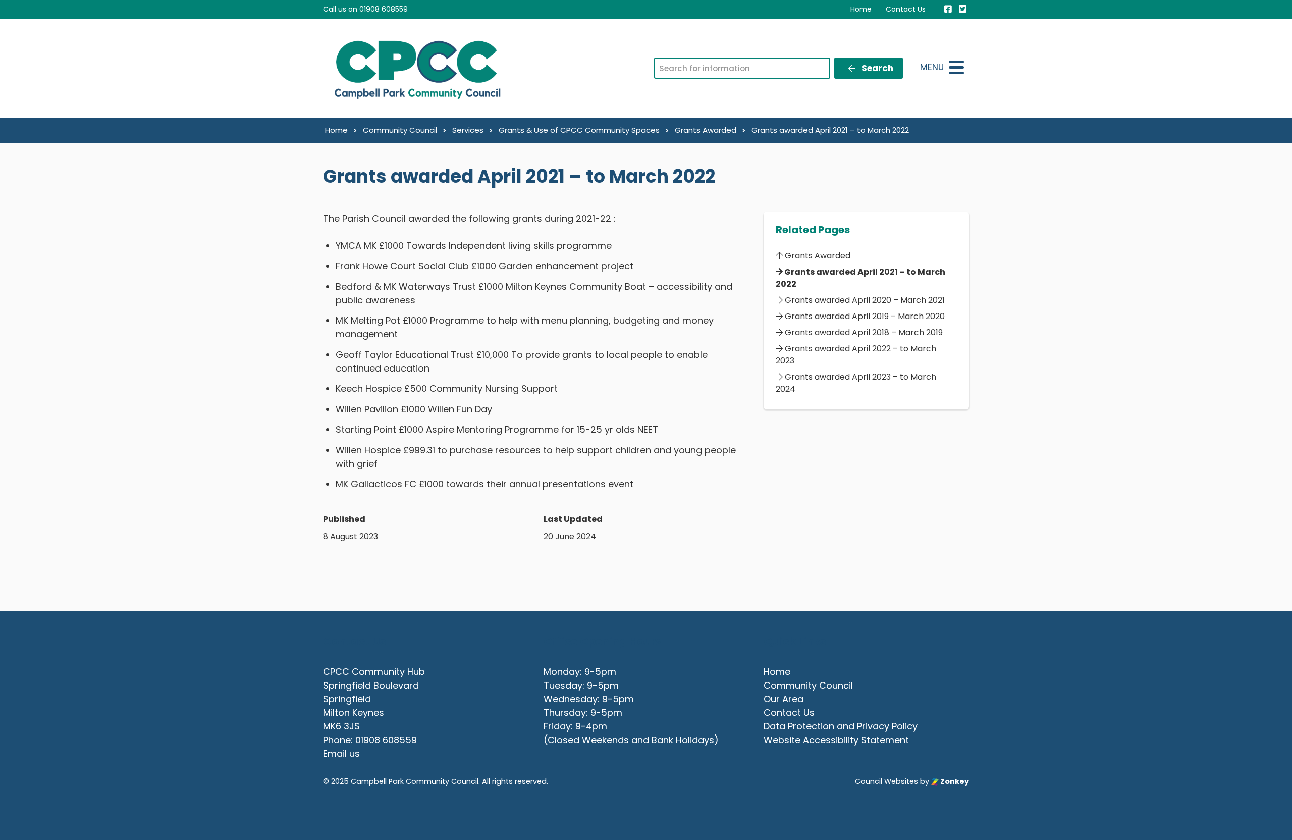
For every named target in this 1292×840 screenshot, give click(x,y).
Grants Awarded (816, 255)
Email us (341, 753)
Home (861, 9)
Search (876, 68)
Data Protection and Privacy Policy (841, 726)
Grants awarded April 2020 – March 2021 (864, 300)
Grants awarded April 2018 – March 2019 (863, 332)
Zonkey (954, 781)
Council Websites (886, 781)
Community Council (808, 685)
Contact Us (906, 9)
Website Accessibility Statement (836, 739)
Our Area (783, 699)
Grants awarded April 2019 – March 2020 (864, 316)
